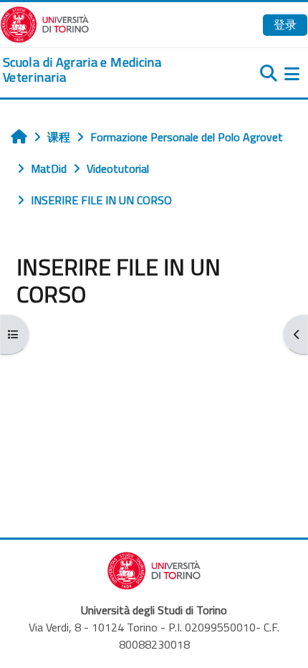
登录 (285, 24)
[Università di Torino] (45, 23)
